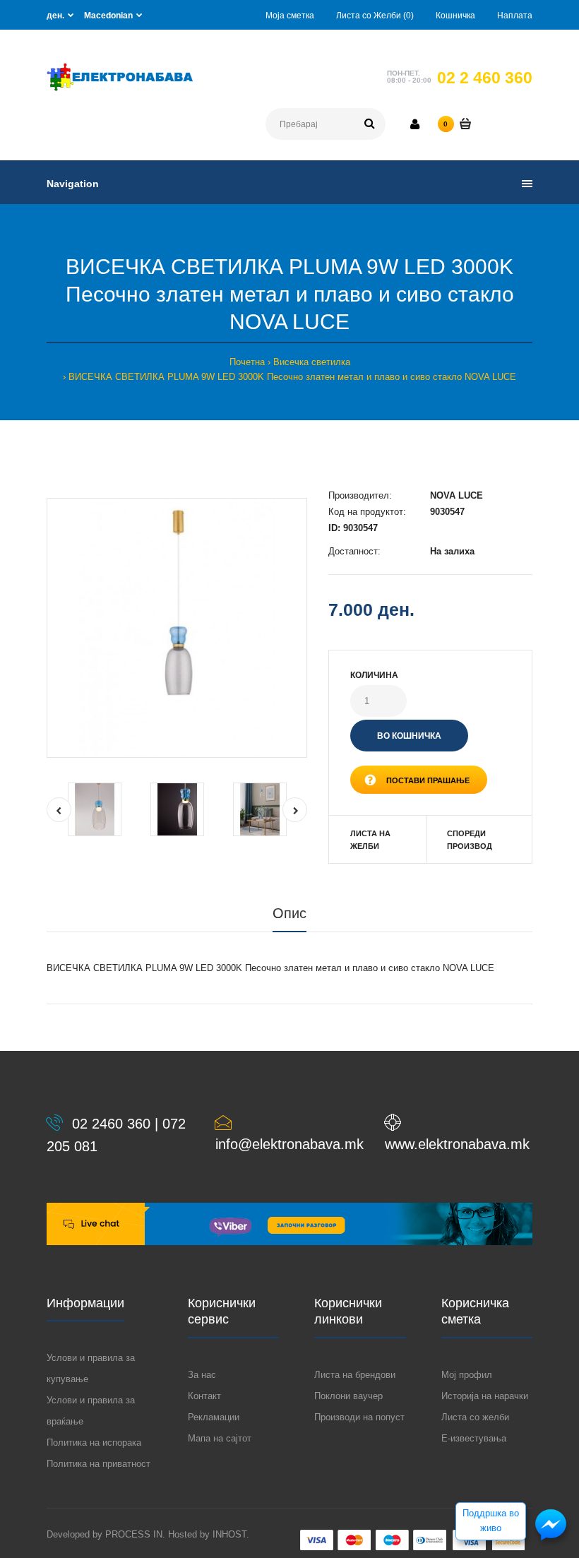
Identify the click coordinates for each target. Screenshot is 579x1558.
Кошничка (455, 15)
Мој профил (466, 1374)
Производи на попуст (359, 1417)
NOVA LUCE (456, 495)
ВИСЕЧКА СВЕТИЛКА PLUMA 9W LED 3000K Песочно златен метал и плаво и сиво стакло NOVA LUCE (292, 376)
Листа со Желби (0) (375, 15)
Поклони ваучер (348, 1396)
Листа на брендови (354, 1374)
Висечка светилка (311, 362)
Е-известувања (473, 1438)
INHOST (229, 1534)
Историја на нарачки (484, 1396)
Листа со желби (475, 1417)
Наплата (514, 15)
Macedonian (108, 15)
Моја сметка (289, 15)
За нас (202, 1374)
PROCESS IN (133, 1534)
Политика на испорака (94, 1442)
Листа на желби (370, 839)
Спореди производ (469, 839)
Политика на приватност (98, 1463)
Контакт (204, 1396)
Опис (289, 913)
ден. (55, 15)
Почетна (247, 362)
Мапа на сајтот (219, 1438)
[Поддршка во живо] (550, 1539)
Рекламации (213, 1417)
